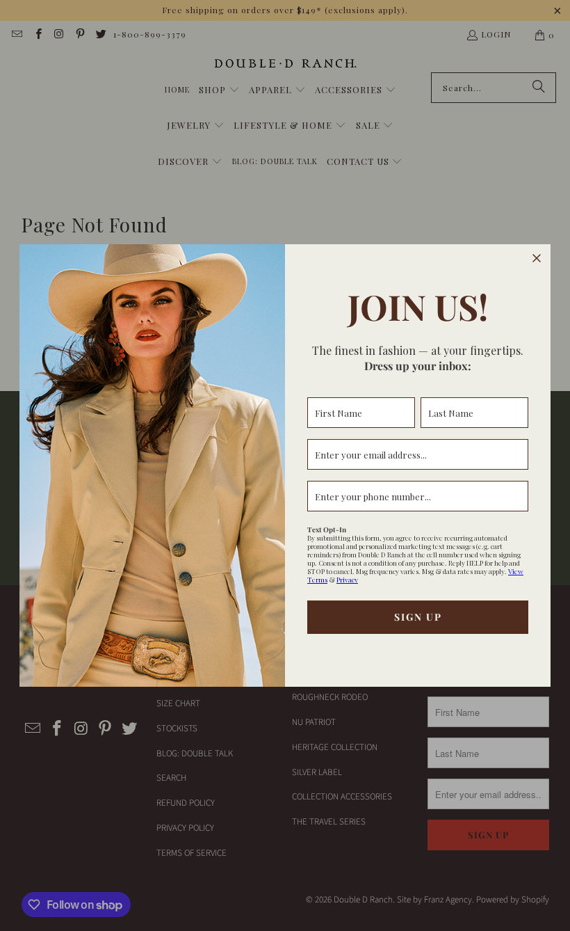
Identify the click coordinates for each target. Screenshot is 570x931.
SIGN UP (418, 616)
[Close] (536, 258)
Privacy (347, 579)
